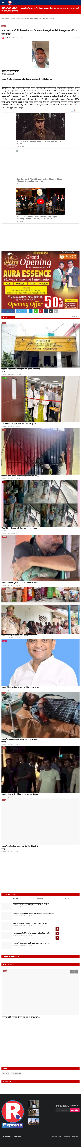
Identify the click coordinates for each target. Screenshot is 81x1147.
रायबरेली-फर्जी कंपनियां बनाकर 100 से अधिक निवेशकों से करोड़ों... (19, 847)
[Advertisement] (36, 1144)
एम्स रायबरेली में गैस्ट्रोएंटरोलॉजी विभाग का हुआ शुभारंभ (18, 423)
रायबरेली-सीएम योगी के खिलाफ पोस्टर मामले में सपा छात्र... (20, 476)
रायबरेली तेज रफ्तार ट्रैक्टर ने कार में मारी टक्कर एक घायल (19, 582)
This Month (40, 898)
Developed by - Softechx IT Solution (13, 1136)
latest (7, 18)
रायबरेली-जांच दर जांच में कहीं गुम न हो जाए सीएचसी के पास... (22, 972)
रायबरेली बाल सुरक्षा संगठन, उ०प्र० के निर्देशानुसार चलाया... (20, 635)
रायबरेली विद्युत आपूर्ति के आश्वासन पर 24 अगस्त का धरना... (20, 687)
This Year (66, 898)
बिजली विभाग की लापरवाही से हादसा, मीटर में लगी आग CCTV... (19, 529)
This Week (14, 898)
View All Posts (73, 317)
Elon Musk (5, 1073)
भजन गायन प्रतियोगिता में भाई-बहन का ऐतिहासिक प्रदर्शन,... (32, 933)
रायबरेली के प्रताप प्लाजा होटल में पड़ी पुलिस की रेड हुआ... (31, 904)
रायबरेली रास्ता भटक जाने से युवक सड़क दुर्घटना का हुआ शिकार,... (19, 740)
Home (3, 18)
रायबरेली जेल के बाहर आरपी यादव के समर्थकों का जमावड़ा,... (32, 943)
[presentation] (72, 971)
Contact (54, 1136)
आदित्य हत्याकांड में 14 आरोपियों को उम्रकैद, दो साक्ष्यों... (31, 923)
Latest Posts (8, 317)
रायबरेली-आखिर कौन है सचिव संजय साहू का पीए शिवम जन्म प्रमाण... (20, 370)
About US (75, 1136)
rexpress (8, 37)
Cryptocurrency (16, 1073)
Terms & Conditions (64, 1136)
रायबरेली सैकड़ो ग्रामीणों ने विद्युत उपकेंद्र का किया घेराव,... (19, 794)
